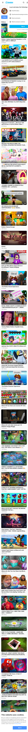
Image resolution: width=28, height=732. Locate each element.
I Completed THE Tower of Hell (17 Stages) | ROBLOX (12, 674)
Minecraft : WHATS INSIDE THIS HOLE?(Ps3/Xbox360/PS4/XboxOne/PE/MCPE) (13, 653)
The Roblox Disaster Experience (11, 386)
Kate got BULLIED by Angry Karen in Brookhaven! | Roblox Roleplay (12, 266)
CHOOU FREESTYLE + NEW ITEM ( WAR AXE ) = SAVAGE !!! (13, 612)
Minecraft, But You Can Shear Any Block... (14, 571)
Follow (4, 17)
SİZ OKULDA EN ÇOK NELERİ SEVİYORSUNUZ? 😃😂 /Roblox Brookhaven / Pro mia (11, 207)
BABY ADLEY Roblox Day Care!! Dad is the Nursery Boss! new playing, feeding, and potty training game (14, 591)
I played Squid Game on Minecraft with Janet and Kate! (13, 551)
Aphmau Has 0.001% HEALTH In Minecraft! (14, 346)
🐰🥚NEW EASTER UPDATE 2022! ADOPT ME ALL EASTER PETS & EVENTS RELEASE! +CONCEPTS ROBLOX (14, 165)
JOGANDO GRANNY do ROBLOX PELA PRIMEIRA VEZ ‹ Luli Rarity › (12, 186)
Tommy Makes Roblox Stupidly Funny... (13, 327)
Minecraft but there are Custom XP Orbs (14, 405)
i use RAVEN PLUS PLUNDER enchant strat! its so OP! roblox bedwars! (12, 60)
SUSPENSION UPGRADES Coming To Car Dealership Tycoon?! (13, 81)
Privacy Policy (17, 723)
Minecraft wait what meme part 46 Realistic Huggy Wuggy (12, 425)
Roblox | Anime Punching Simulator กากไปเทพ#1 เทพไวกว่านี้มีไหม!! (14, 40)
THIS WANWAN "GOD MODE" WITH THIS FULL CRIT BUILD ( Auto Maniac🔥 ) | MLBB (13, 446)
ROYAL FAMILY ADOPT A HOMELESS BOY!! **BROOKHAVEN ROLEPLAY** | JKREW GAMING (14, 306)
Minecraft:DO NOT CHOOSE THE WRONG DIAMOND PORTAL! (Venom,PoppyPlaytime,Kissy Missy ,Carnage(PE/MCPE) (13, 509)
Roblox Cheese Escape (8, 227)
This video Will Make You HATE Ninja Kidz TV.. (13, 102)
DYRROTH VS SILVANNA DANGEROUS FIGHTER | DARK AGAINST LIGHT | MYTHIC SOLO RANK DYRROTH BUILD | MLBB (14, 488)
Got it (19, 728)
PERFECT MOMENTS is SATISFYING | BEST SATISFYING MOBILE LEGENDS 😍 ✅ (13, 467)
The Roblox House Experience (10, 286)
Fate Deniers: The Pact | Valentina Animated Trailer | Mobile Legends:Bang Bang (13, 530)
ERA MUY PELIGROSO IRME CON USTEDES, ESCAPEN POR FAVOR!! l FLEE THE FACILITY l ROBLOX (13, 144)
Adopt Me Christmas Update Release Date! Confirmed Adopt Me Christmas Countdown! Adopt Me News (13, 366)
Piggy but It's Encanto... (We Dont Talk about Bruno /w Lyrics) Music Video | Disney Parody (13, 123)
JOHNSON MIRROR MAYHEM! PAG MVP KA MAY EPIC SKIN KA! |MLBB (14, 695)
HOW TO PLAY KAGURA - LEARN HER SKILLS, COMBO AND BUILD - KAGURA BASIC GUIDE (13, 633)
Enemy (3, 246)
